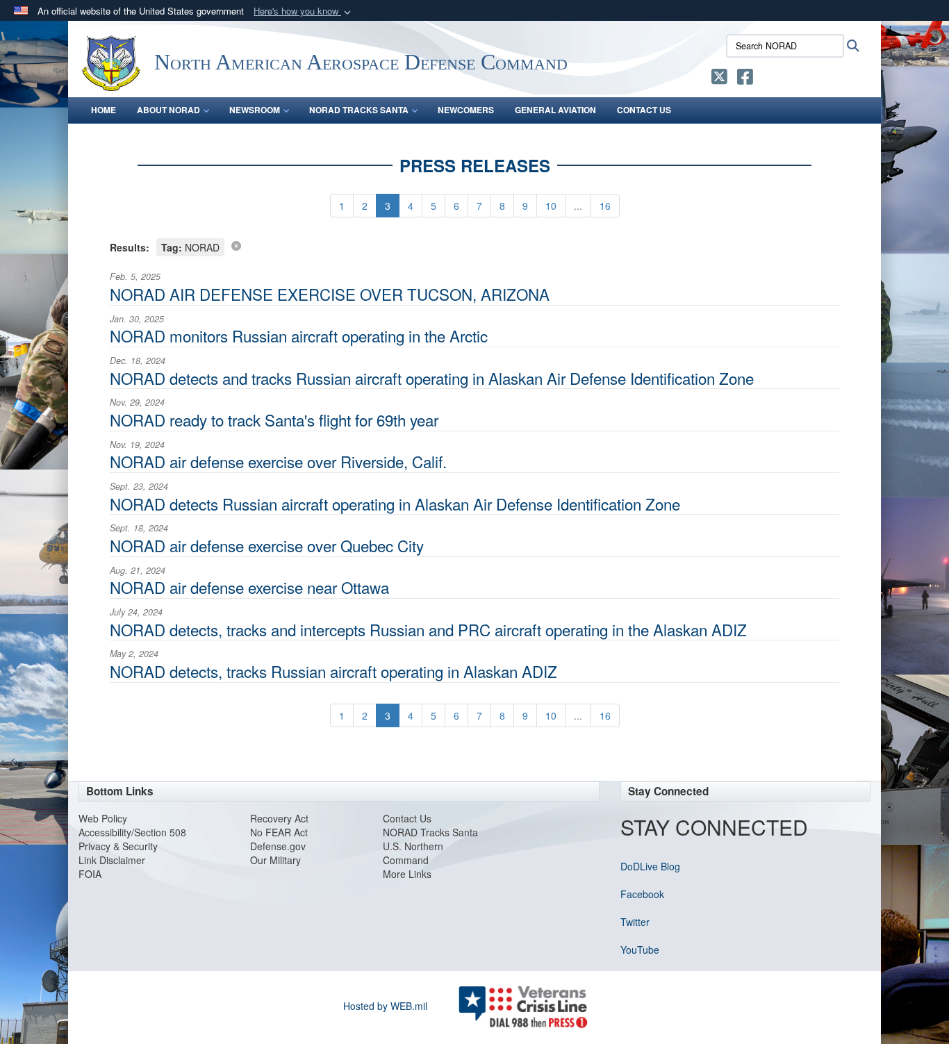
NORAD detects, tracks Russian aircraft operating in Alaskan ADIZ (333, 671)
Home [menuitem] (103, 109)
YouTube (639, 949)
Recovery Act (279, 818)
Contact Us (407, 818)
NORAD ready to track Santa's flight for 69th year (274, 419)
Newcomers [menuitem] (466, 109)
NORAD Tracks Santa (430, 832)
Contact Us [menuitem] (644, 109)
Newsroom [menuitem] (254, 109)
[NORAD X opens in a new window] (719, 79)
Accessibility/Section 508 (132, 832)
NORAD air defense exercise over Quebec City (267, 545)
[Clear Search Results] (236, 245)
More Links (407, 874)
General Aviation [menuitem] (555, 109)
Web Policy (103, 818)
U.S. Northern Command (413, 853)
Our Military (275, 860)
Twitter (635, 922)
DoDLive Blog (650, 866)
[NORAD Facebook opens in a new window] (745, 79)
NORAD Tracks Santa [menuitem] (359, 109)
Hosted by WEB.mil (385, 1006)
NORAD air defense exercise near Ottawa (249, 587)
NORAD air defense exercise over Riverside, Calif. (278, 461)
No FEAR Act (279, 832)
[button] (304, 11)
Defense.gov (278, 846)
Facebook (642, 894)
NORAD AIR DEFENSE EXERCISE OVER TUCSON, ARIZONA (330, 294)
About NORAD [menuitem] (168, 109)
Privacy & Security (118, 846)
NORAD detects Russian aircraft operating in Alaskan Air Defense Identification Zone (395, 503)
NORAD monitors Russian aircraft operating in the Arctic (299, 335)
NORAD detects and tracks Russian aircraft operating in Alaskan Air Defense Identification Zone (432, 378)
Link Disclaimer (112, 860)
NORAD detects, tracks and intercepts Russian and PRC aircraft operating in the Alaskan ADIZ (428, 629)
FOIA (90, 874)
